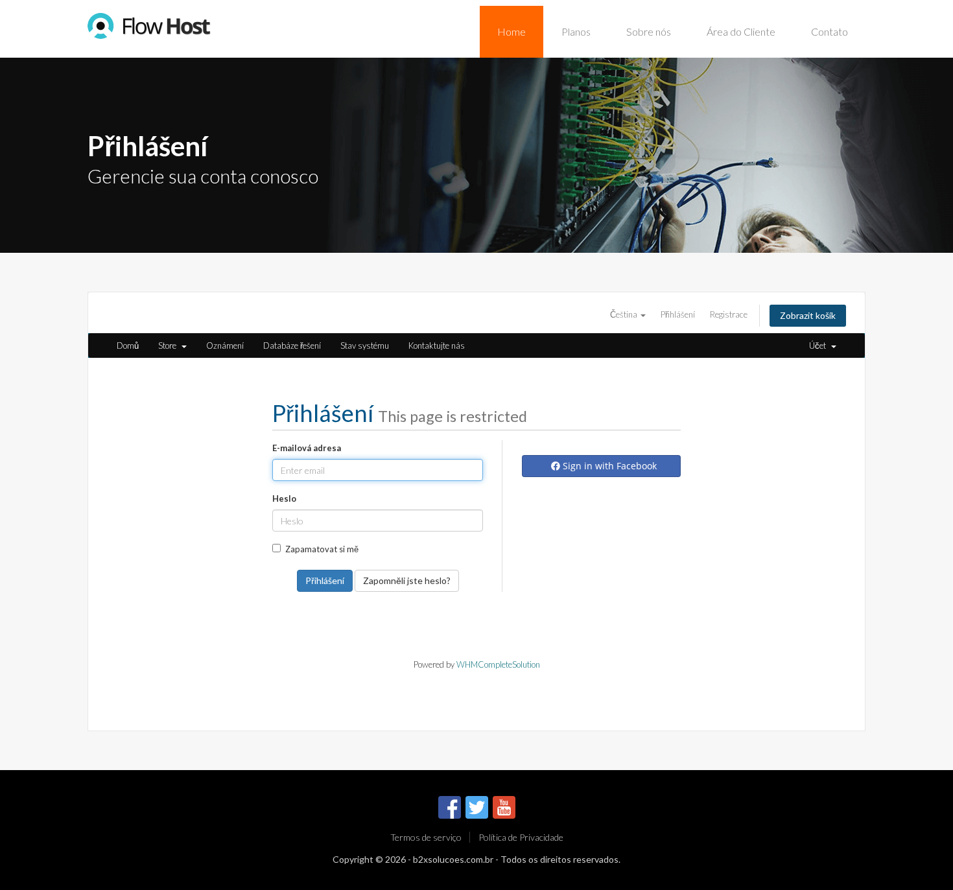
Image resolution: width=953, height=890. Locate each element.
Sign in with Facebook (608, 466)
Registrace (728, 314)
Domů (128, 345)
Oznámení (225, 345)
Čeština (624, 314)
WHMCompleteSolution (498, 664)
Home (511, 31)
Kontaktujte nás (436, 345)
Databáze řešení (292, 345)
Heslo (284, 498)
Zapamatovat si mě (322, 549)
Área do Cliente (741, 31)
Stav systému (364, 345)
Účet (819, 345)
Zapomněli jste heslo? (407, 580)
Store (169, 345)
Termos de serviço (426, 837)
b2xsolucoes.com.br (453, 859)
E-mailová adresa (306, 448)
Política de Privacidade (520, 837)
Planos (576, 31)
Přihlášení (678, 314)
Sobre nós (648, 31)
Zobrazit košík (808, 315)
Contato (829, 31)
